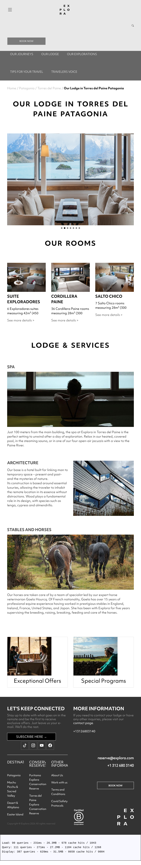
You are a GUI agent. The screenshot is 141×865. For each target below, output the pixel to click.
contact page (83, 723)
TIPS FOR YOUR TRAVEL (26, 72)
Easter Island (15, 814)
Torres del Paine (49, 88)
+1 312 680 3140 (120, 765)
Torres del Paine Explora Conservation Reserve (37, 804)
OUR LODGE (50, 54)
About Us (57, 775)
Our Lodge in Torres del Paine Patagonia (94, 88)
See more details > (20, 320)
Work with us (59, 782)
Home (11, 88)
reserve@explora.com (116, 757)
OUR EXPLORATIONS (82, 54)
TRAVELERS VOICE (64, 72)
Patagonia (27, 88)
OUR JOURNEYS (21, 54)
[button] (16, 179)
